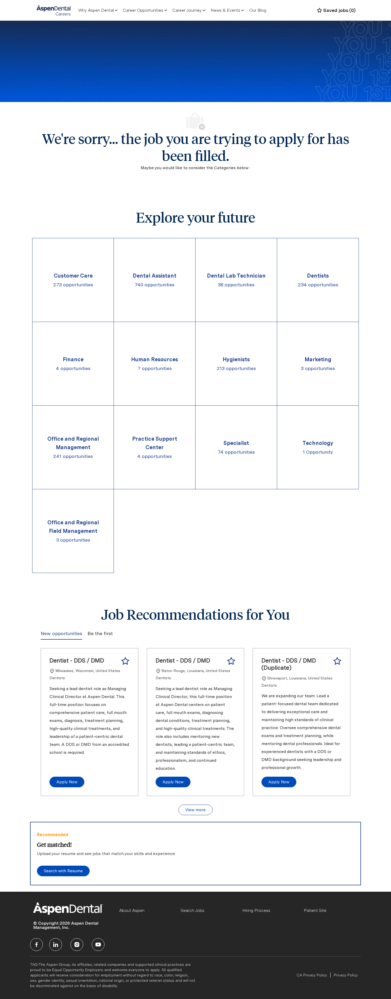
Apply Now (66, 782)
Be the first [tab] (100, 633)
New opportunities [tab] (61, 633)
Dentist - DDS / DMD (76, 660)
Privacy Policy (346, 975)
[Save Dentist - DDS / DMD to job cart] (125, 661)
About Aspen (131, 910)
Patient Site (315, 910)
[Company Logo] (54, 10)
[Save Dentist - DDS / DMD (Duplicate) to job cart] (337, 661)
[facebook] (36, 944)
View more (195, 809)
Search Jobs (192, 910)
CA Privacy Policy (312, 975)
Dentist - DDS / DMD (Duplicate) (288, 664)
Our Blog (257, 10)
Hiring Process (256, 910)
